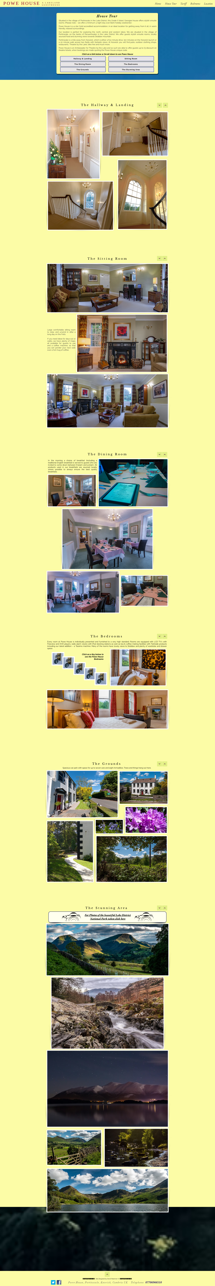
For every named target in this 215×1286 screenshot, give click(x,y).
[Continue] (159, 105)
